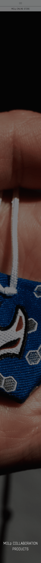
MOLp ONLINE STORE (20, 9)
